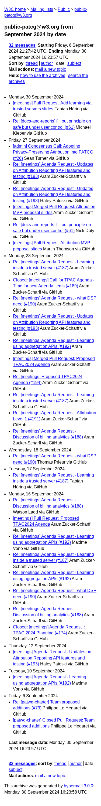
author (47, 63)
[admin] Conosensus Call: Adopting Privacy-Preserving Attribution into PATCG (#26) (53, 152)
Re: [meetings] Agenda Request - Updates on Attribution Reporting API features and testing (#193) (53, 170)
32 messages (22, 45)
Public (64, 9)
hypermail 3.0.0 (78, 786)
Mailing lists (41, 9)
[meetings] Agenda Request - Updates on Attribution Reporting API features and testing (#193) (52, 657)
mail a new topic (50, 69)
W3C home (15, 9)
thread (32, 63)
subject (74, 63)
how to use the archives (42, 75)
